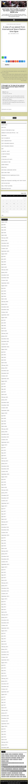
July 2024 (3, 288)
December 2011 (5, 683)
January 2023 (4, 336)
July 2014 (3, 601)
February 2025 (4, 269)
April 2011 (3, 705)
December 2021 (5, 370)
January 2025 (4, 272)
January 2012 (4, 681)
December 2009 (5, 747)
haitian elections (9, 768)
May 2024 (3, 293)
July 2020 (3, 415)
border (3, 756)
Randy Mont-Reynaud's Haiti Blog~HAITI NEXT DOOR (13, 180)
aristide (6, 754)
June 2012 (3, 668)
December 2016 (5, 527)
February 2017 (4, 522)
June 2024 (3, 291)
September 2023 (5, 314)
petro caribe (22, 774)
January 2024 (4, 304)
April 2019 (3, 455)
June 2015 (3, 572)
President (3, 776)
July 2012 (3, 665)
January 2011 (4, 713)
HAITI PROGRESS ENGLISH (7, 143)
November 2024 (5, 277)
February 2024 (4, 301)
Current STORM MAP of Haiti (7, 130)
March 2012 (4, 675)
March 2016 (4, 548)
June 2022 (3, 354)
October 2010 (4, 721)
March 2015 (4, 580)
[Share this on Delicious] (24, 61)
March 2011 (4, 707)
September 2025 (5, 251)
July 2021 (3, 383)
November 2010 (5, 718)
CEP (18, 756)
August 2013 (4, 630)
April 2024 (3, 296)
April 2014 (3, 609)
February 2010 (4, 742)
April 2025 (3, 264)
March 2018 (4, 487)
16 (3, 206)
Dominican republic (5, 759)
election (20, 759)
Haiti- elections (4, 764)
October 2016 (4, 532)
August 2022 (4, 349)
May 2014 (3, 606)
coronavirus (8, 757)
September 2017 (5, 503)
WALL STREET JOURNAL (6, 185)
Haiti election (21, 768)
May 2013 (3, 638)
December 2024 (5, 275)
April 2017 (3, 516)
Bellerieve (21, 754)
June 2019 (3, 450)
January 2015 (4, 585)
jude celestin (4, 773)
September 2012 (5, 660)
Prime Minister (12, 776)
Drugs (11, 759)
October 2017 (4, 500)
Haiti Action (4, 135)
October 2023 (4, 312)
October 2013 (4, 625)
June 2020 (3, 418)
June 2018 (3, 482)
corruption (14, 757)
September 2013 (5, 628)
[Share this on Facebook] (9, 61)
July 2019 (3, 447)
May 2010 (3, 734)
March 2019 (4, 458)
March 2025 (4, 267)
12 (14, 203)
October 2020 (4, 407)
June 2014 (3, 604)
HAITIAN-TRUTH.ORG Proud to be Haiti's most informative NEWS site (14, 10)
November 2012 (5, 654)
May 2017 (3, 514)
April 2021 (3, 391)
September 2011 (5, 691)
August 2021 (4, 381)
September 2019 (5, 442)
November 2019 (5, 437)
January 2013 (4, 649)
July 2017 (3, 508)
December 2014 (5, 588)
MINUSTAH (4, 167)
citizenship (22, 756)
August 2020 (4, 413)
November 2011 (5, 686)
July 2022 (3, 352)
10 (6, 203)
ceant (16, 756)
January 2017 (4, 524)
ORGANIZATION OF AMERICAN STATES (10, 175)
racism (18, 776)
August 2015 (4, 567)
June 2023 (3, 322)
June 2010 (3, 731)
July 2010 (3, 729)
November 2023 (5, 309)
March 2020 (4, 426)
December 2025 (5, 243)
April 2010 (3, 737)
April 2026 (3, 232)
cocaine (3, 757)
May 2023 (3, 325)
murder (12, 774)
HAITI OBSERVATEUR (6, 140)
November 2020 (5, 405)
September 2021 (5, 378)
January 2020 (4, 431)
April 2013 (3, 641)
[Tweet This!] (6, 61)
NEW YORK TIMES (5, 172)
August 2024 (4, 285)
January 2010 (4, 744)
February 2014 (4, 614)
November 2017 (5, 498)
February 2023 (4, 333)
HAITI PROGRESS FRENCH (7, 146)
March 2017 (4, 519)
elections (3, 761)
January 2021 (4, 399)
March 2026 (4, 235)
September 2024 (5, 283)
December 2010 (5, 715)
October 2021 (4, 376)
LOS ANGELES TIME (5, 162)
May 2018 (3, 484)
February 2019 (4, 460)
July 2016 (3, 537)
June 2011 (3, 699)
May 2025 (3, 261)
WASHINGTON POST (6, 188)
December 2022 (5, 338)
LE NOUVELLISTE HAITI (6, 159)
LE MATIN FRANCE (5, 154)
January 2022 (4, 368)
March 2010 (4, 739)
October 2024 (4, 280)
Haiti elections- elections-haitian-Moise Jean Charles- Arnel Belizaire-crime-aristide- (12, 771)
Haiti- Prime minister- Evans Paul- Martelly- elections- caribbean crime (13, 767)
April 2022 (3, 360)
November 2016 (5, 529)
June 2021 (3, 386)
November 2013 (5, 622)
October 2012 (4, 657)
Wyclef (24, 776)
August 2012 (4, 662)
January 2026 (4, 240)
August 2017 (4, 506)
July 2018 (3, 479)
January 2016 (4, 553)
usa (21, 776)
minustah (8, 774)
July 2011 (3, 697)
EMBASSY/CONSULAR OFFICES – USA (9, 132)
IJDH (2, 148)
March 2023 (4, 330)
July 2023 (3, 320)
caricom (11, 756)
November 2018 (5, 468)
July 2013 (3, 633)
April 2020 (3, 423)
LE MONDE (3, 156)
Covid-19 (18, 757)
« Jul (2, 215)
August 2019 (4, 445)
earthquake (15, 759)
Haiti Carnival (15, 768)
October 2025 (4, 248)
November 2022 (5, 341)
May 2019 (3, 453)
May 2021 (3, 389)
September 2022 (5, 346)
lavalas (20, 773)
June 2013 (3, 636)
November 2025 (5, 245)
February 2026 (4, 238)
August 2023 (4, 317)
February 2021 (4, 397)
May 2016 (3, 543)
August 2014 (4, 598)
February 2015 (4, 583)
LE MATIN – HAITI (5, 151)
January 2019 (4, 463)
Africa (3, 754)
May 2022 (3, 357)
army (10, 754)
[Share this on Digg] (20, 61)
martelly (3, 774)
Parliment (16, 774)
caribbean (7, 756)
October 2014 (4, 593)
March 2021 (4, 394)
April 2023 (3, 328)
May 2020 (3, 421)
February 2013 (4, 646)
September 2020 (5, 410)
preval (8, 776)
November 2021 (5, 373)
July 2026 (3, 224)
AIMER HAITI (4, 124)
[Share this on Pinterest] (13, 61)
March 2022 (4, 362)
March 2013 (4, 644)
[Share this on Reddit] (15, 61)
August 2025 (4, 253)
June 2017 (3, 511)
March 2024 (4, 299)
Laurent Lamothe (15, 773)
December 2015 (5, 556)
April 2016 (3, 545)
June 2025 (3, 259)
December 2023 (5, 307)
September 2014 (5, 596)
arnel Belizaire (15, 754)
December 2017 (5, 495)
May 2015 (3, 575)
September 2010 (5, 723)
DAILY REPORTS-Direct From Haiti (14, 24)
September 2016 (5, 535)
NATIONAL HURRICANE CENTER (8, 170)
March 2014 (4, 612)
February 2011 (4, 710)
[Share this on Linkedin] (22, 61)
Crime (22, 757)
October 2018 (4, 471)
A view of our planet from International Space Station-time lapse (14, 29)
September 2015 (5, 564)
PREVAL (3, 177)
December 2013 (5, 620)
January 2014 (4, 617)
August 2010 (4, 726)
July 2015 (3, 569)
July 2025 (3, 256)
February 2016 (4, 551)
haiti (7, 761)
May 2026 (3, 230)
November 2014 (5, 591)
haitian (3, 768)
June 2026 (3, 227)
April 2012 (3, 673)
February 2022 (4, 365)
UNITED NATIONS (5, 183)
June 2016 (3, 540)
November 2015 (5, 559)
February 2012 (4, 678)
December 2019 (5, 434)
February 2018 (4, 490)
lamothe (9, 773)
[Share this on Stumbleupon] (18, 61)
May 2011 (3, 702)
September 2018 (5, 474)
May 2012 (3, 670)
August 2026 (4, 222)
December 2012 (5, 652)
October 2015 (4, 561)
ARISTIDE (3, 127)
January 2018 (4, 492)
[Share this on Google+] (11, 61)
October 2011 (4, 689)
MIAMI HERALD (4, 164)
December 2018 (5, 466)
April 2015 (3, 577)
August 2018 (4, 476)
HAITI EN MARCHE (5, 138)
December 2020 (5, 402)
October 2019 (4, 439)
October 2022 (4, 344)
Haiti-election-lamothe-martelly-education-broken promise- (13, 763)
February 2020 (4, 429)
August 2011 (4, 694)
